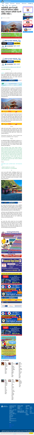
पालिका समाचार (24, 3)
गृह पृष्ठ (3, 3)
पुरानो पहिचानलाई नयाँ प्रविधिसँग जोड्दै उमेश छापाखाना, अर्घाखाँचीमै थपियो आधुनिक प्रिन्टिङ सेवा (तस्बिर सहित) (13, 369)
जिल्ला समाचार (12, 3)
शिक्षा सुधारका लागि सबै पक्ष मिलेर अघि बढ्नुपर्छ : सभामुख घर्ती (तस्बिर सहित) (6, 368)
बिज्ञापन (10, 424)
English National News (31, 408)
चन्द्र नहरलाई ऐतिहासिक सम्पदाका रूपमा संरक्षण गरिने (20, 383)
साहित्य (3, 5)
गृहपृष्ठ (26, 407)
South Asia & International (31, 412)
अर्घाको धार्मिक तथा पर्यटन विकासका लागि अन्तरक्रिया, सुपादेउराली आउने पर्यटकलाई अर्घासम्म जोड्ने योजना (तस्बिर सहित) (20, 370)
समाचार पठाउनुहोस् (11, 425)
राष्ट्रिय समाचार (18, 3)
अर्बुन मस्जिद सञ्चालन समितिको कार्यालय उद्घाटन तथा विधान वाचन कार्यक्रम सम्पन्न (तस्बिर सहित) (6, 386)
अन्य (9, 5)
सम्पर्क (6, 5)
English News (14, 5)
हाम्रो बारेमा (6, 3)
